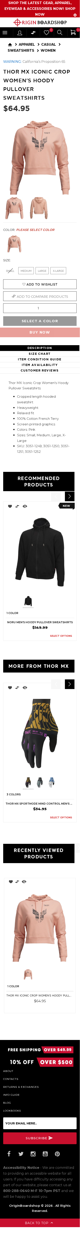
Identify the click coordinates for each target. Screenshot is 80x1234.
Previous (19, 601)
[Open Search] (59, 33)
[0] (46, 34)
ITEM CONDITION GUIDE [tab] (39, 359)
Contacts (11, 1078)
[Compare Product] (17, 882)
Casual (48, 44)
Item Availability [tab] (40, 365)
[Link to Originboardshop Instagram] (33, 1154)
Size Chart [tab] (39, 353)
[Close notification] (75, 15)
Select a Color (40, 321)
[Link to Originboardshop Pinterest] (57, 1154)
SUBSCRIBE (37, 1138)
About (8, 1070)
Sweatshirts (21, 50)
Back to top (37, 1223)
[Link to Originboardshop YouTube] (45, 1154)
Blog (7, 1102)
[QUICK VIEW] (25, 507)
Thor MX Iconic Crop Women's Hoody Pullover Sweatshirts (39, 995)
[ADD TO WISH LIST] (9, 507)
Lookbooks (12, 1110)
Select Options (57, 1007)
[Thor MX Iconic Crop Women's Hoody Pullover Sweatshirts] (39, 928)
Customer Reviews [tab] (40, 370)
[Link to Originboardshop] (40, 22)
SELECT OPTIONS (61, 635)
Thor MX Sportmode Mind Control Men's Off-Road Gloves (40, 803)
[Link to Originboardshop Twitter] (20, 1154)
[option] (40, 571)
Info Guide (11, 1094)
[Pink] (14, 244)
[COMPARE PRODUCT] (17, 507)
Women (48, 50)
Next (58, 601)
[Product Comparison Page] (33, 34)
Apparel (27, 44)
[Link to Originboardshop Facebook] (8, 1154)
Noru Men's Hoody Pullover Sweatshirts (40, 622)
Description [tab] (39, 348)
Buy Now (40, 332)
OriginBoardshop (24, 1206)
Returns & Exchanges (21, 1086)
